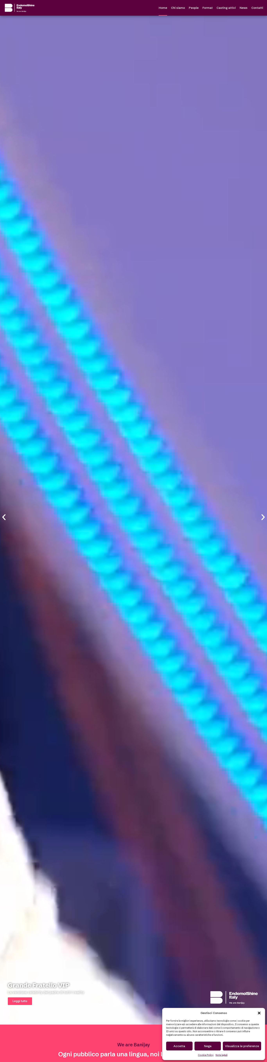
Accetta (179, 1046)
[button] (259, 1013)
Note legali (222, 1055)
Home (163, 8)
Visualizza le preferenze (242, 1046)
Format (207, 8)
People (194, 8)
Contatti (257, 8)
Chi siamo (178, 8)
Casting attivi (226, 8)
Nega (207, 1046)
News (243, 8)
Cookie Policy (206, 1055)
